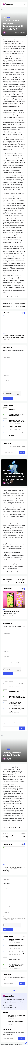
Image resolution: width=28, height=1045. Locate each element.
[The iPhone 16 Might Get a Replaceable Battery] (14, 599)
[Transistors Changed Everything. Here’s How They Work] (5, 416)
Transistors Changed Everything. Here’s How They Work (16, 415)
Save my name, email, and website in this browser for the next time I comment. (14, 387)
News (8, 17)
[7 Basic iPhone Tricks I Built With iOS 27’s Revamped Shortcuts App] (5, 422)
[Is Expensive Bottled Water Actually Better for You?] (5, 428)
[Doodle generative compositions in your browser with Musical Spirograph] (5, 434)
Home (4, 17)
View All (24, 405)
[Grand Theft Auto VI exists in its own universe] (5, 409)
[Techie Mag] (8, 4)
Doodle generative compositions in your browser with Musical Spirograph (16, 434)
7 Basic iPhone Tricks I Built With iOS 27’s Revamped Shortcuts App (17, 421)
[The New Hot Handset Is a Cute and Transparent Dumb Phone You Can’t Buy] (14, 855)
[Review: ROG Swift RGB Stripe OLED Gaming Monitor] (5, 1017)
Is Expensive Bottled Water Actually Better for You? (15, 427)
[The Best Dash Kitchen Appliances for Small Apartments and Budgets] (14, 323)
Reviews (9, 470)
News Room (8, 32)
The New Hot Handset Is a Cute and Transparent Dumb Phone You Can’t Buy (14, 869)
